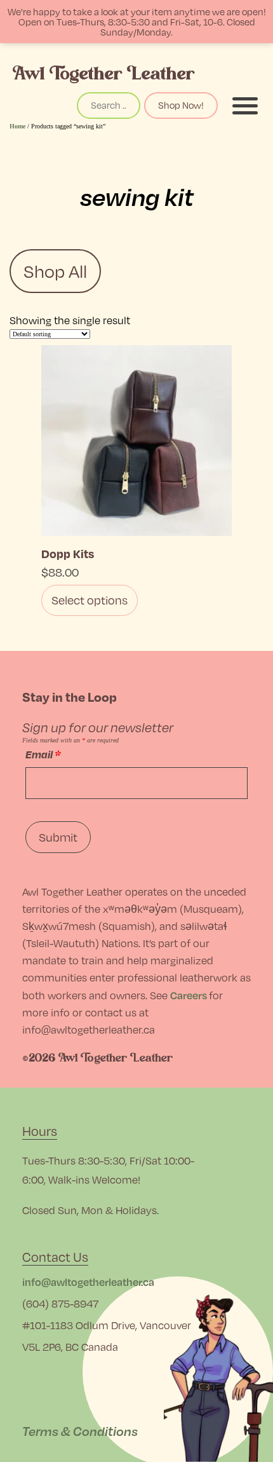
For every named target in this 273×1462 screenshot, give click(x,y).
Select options (89, 600)
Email (42, 754)
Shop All (55, 271)
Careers (188, 995)
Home (17, 126)
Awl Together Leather (104, 73)
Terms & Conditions (80, 1431)
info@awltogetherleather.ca (88, 1281)
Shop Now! (181, 105)
